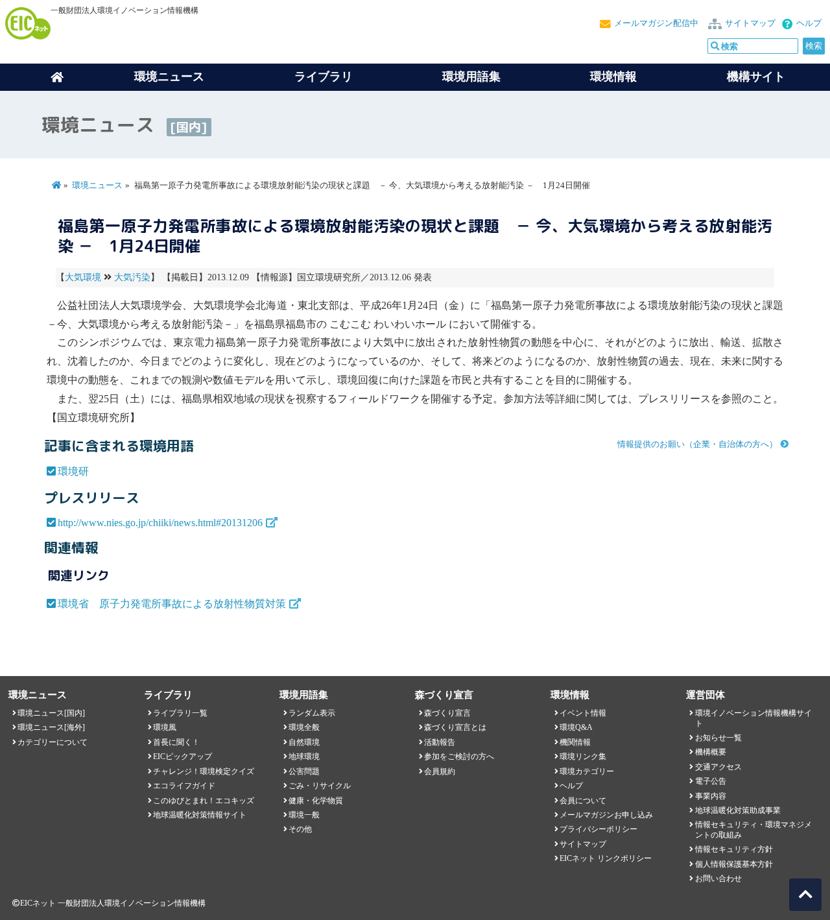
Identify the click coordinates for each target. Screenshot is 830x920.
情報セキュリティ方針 (734, 849)
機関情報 (575, 742)
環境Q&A (576, 727)
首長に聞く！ (176, 742)
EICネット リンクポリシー (606, 858)
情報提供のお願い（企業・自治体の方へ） (697, 444)
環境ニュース (97, 185)
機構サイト (756, 76)
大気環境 (83, 277)
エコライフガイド (184, 785)
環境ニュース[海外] (51, 727)
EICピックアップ (182, 756)
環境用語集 (471, 76)
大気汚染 (132, 277)
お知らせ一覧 (718, 737)
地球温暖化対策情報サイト (199, 814)
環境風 (164, 727)
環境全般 (304, 727)
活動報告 (439, 742)
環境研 (73, 471)
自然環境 (304, 742)
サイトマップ (750, 23)
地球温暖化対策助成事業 (738, 810)
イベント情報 (583, 713)
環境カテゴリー (587, 771)
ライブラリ (323, 76)
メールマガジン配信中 (656, 23)
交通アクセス (718, 766)
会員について (583, 800)
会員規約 (439, 771)
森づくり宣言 (447, 713)
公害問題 (304, 771)
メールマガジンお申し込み (606, 814)
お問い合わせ (718, 878)
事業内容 (710, 796)
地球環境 (304, 756)
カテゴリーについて (53, 742)
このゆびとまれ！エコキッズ (203, 800)
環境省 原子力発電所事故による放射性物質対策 (172, 603)
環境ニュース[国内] (51, 713)
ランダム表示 (312, 713)
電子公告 (710, 781)
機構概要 (710, 752)
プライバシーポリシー (598, 829)
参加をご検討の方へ (459, 756)
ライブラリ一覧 (180, 713)
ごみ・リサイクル (320, 785)
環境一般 (304, 814)
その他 (300, 829)
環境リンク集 (583, 756)
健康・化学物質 (316, 800)
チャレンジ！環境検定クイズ (203, 771)
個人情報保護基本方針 (734, 864)
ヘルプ (809, 23)
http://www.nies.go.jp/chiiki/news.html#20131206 (160, 522)
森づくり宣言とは (455, 727)
